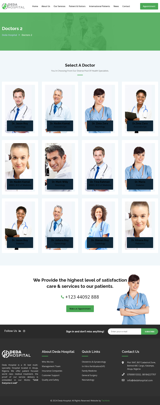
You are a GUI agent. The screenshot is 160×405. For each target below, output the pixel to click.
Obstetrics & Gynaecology (94, 361)
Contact (126, 6)
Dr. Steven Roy (100, 240)
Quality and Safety (50, 379)
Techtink (105, 400)
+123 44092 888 (82, 297)
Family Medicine (89, 370)
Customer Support (50, 375)
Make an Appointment (80, 308)
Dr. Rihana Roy (140, 240)
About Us (46, 6)
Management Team (51, 366)
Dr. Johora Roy (60, 240)
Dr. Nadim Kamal (60, 123)
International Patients (99, 6)
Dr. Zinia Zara (100, 123)
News (116, 6)
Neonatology (88, 379)
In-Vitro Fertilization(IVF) (93, 366)
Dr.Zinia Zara (140, 123)
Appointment (149, 6)
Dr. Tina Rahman (100, 181)
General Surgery (89, 375)
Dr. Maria (140, 181)
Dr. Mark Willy (60, 181)
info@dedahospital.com (140, 380)
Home (35, 6)
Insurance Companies (52, 370)
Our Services (59, 6)
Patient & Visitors (77, 6)
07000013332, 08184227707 (141, 374)
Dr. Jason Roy (20, 123)
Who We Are (48, 361)
